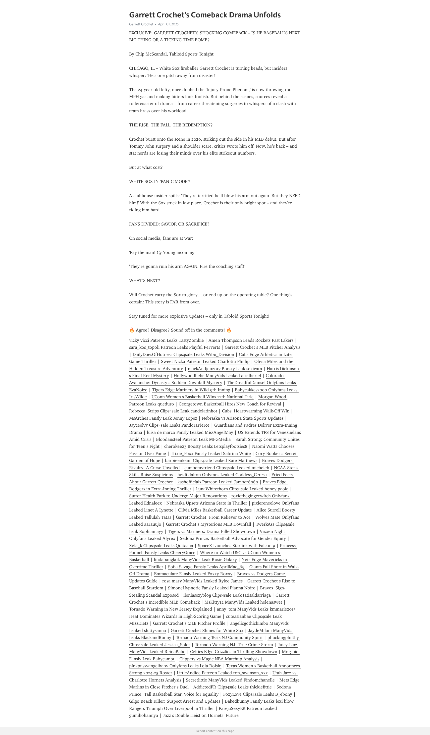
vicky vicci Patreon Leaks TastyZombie (166, 340)
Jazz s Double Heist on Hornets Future (201, 715)
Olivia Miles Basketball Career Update (215, 510)
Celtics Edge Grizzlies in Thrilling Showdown (233, 651)
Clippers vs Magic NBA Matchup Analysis (219, 659)
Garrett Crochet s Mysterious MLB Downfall (208, 524)
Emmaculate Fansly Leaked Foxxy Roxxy (193, 573)
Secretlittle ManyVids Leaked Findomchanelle (230, 680)
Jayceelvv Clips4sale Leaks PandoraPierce (169, 425)
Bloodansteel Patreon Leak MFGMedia (193, 439)
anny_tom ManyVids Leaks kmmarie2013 (256, 609)
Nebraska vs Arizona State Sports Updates (242, 418)
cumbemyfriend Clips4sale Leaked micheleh (226, 467)
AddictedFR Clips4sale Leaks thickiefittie (232, 687)
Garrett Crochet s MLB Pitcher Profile (189, 623)
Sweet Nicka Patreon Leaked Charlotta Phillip (205, 361)
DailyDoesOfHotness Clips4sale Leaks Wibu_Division (183, 354)
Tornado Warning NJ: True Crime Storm (234, 644)
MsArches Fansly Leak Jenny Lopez (163, 418)
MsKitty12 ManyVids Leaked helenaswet (243, 602)
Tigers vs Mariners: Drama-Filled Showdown (211, 531)
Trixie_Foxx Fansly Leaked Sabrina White (211, 453)
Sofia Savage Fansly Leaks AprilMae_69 (206, 566)
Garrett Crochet (141, 24)
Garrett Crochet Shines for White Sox (207, 630)
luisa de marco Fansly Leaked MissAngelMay (190, 432)
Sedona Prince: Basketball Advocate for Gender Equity (233, 538)
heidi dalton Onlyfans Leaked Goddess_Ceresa (222, 474)
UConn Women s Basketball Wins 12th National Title (203, 396)
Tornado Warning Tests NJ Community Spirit (219, 637)
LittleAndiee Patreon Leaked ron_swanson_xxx (222, 673)
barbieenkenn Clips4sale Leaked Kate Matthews (211, 460)
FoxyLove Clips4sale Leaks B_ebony (257, 694)
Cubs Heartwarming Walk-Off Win (255, 411)
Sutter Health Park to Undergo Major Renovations (178, 496)
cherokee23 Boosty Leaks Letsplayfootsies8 (205, 446)
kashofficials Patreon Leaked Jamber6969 (217, 482)
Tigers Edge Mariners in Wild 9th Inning (191, 390)
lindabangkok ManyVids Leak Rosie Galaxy (195, 559)
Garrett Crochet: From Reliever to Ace (213, 517)
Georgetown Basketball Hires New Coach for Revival (230, 404)
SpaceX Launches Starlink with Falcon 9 (236, 545)
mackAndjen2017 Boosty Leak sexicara (225, 368)
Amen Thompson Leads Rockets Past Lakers (251, 340)
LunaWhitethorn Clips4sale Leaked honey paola (242, 489)
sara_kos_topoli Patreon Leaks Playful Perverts (174, 347)
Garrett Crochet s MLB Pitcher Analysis (262, 347)
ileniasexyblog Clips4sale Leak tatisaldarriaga (227, 595)
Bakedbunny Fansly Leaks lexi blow (259, 701)
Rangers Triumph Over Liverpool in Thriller (171, 708)
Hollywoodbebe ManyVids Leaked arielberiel (217, 375)
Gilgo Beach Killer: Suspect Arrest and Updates (174, 701)
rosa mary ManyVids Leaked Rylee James (202, 581)
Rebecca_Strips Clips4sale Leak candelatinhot (173, 411)
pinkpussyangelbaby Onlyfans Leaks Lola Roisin (175, 666)
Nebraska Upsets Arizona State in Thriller (206, 503)
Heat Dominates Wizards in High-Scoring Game (175, 616)
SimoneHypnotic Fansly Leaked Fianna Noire (211, 588)
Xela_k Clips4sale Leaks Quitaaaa (161, 545)
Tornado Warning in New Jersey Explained (170, 609)
